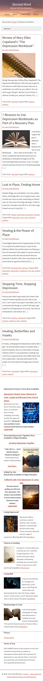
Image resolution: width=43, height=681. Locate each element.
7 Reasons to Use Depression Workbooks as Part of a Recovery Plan (20, 119)
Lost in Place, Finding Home (21, 184)
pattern (37, 271)
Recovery (25, 268)
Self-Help (14, 102)
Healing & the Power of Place (18, 232)
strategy (31, 102)
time (18, 321)
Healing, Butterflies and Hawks (18, 333)
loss (32, 271)
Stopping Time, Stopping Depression (19, 286)
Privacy (26, 674)
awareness (6, 271)
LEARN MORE (8, 429)
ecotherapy (23, 271)
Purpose (37, 215)
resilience (12, 321)
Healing (14, 318)
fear (22, 217)
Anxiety (14, 215)
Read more (25, 568)
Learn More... (12, 466)
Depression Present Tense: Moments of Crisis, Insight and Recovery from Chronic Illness (21, 397)
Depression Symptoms (25, 215)
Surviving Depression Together (21, 443)
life (29, 271)
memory (5, 321)
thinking (32, 217)
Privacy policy (9, 638)
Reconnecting (16, 268)
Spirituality (22, 318)
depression (16, 217)
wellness (5, 104)
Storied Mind (21, 4)
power (4, 374)
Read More (30, 537)
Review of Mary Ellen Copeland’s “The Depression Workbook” (18, 42)
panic (26, 217)
